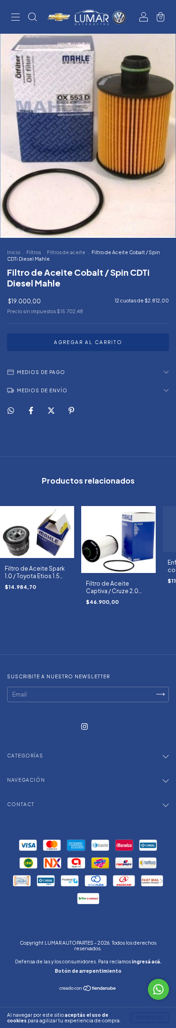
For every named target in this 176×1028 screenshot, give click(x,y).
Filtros (33, 252)
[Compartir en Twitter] (51, 410)
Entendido (150, 1017)
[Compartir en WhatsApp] (11, 410)
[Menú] (15, 18)
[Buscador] (32, 18)
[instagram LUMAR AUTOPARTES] (84, 726)
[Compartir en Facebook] (31, 410)
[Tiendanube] (88, 989)
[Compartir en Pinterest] (71, 410)
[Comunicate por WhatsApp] (158, 989)
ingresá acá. (146, 961)
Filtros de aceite (66, 252)
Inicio (13, 252)
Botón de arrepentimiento (88, 971)
